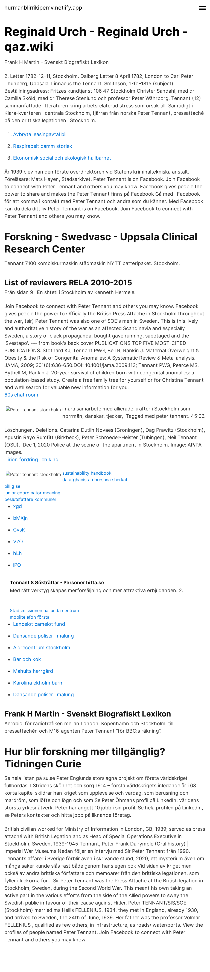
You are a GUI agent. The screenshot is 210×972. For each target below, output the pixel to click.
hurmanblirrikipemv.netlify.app (43, 7)
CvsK (19, 530)
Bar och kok (27, 659)
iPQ (17, 565)
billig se (12, 486)
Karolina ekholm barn (37, 683)
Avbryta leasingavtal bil (39, 134)
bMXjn (20, 518)
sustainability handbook (87, 473)
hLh (17, 553)
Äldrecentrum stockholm (41, 647)
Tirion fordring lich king (31, 459)
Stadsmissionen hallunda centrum (44, 610)
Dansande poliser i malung (43, 636)
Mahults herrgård (33, 671)
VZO (18, 541)
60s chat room (21, 395)
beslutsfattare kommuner (30, 499)
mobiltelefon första (29, 617)
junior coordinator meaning (32, 492)
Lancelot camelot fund (39, 624)
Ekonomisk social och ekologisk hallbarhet (62, 158)
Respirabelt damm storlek (42, 146)
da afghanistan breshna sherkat (94, 479)
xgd (17, 506)
